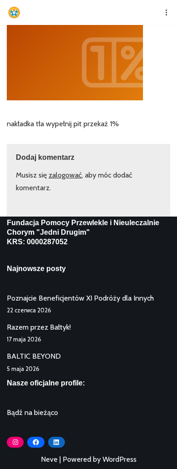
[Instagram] (15, 442)
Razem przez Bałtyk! (39, 327)
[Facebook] (35, 442)
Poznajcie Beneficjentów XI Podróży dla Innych (80, 298)
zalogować (65, 175)
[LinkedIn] (56, 442)
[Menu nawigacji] (163, 12)
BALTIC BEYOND (34, 356)
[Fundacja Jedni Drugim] (16, 12)
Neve (49, 459)
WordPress (120, 459)
